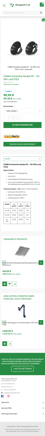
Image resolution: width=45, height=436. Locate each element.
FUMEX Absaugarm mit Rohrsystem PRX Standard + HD (22, 323)
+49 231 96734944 (22, 368)
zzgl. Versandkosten (10, 102)
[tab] (22, 158)
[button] (20, 73)
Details (7, 159)
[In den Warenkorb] (4, 284)
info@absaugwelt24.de (12, 393)
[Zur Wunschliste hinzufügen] (9, 284)
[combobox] (22, 13)
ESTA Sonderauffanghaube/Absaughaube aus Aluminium (20, 264)
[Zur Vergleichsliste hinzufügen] (14, 284)
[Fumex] (9, 92)
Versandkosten (11, 431)
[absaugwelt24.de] (20, 5)
